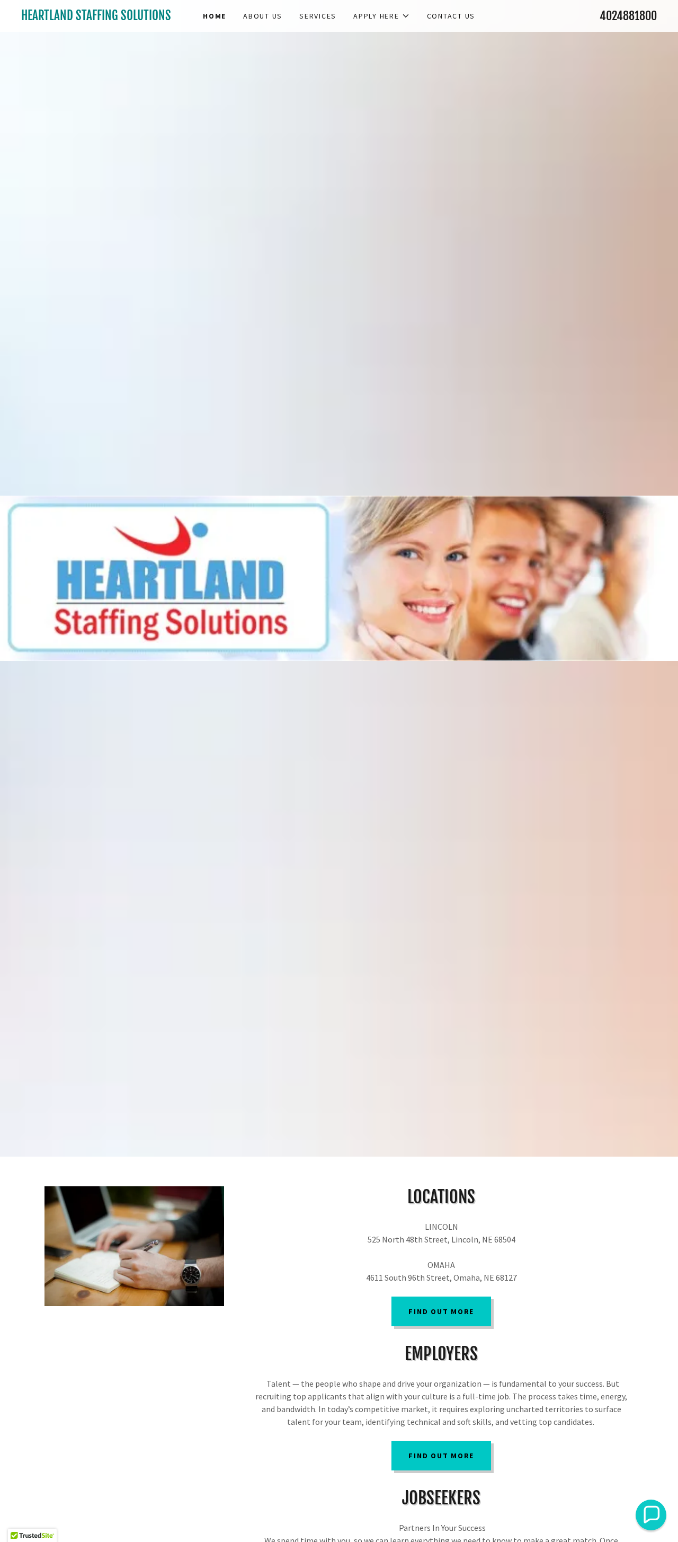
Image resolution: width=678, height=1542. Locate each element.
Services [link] (317, 16)
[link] (100, 17)
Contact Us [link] (451, 16)
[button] (381, 16)
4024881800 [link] (628, 15)
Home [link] (214, 16)
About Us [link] (262, 16)
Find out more (441, 1311)
